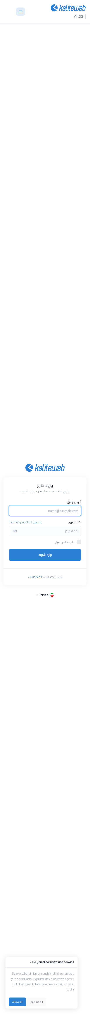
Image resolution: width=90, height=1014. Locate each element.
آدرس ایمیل (74, 502)
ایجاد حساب (35, 577)
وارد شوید (45, 555)
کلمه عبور (74, 522)
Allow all (17, 1001)
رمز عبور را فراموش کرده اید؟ (25, 522)
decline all (37, 1001)
